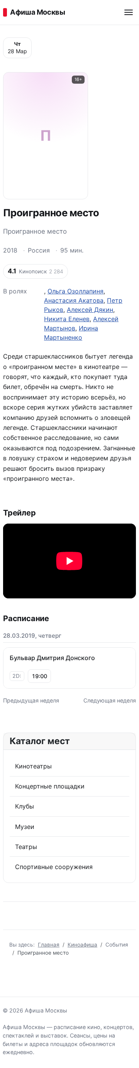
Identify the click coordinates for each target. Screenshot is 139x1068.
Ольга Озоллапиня (75, 291)
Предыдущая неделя (31, 700)
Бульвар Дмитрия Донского (52, 658)
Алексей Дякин (90, 309)
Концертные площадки (50, 786)
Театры (26, 847)
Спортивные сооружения (54, 867)
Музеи (24, 826)
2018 (10, 250)
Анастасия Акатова (73, 300)
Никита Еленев (67, 319)
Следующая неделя (109, 700)
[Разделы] (128, 12)
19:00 (39, 676)
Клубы (24, 806)
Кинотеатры (33, 766)
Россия (39, 250)
